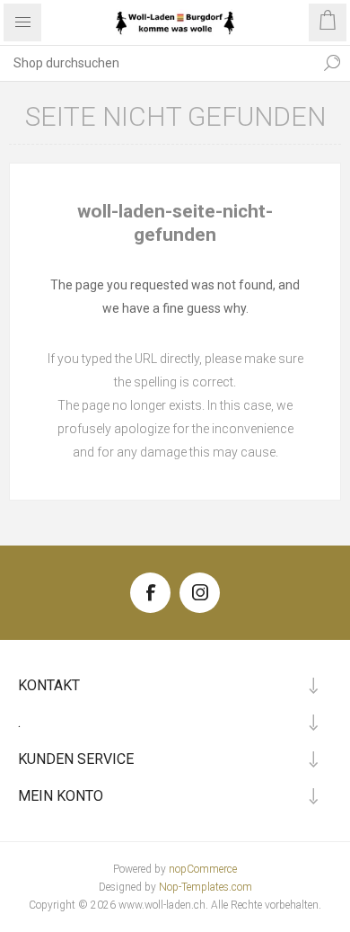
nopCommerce (203, 869)
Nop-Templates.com (205, 887)
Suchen (332, 63)
